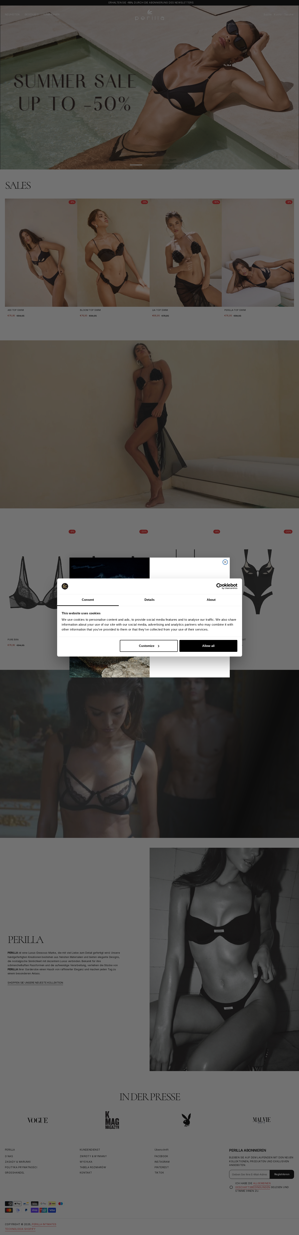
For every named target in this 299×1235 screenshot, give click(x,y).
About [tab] (211, 599)
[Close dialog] (225, 562)
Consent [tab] (88, 599)
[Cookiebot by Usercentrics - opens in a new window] (219, 586)
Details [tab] (149, 599)
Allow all (208, 646)
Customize (146, 646)
